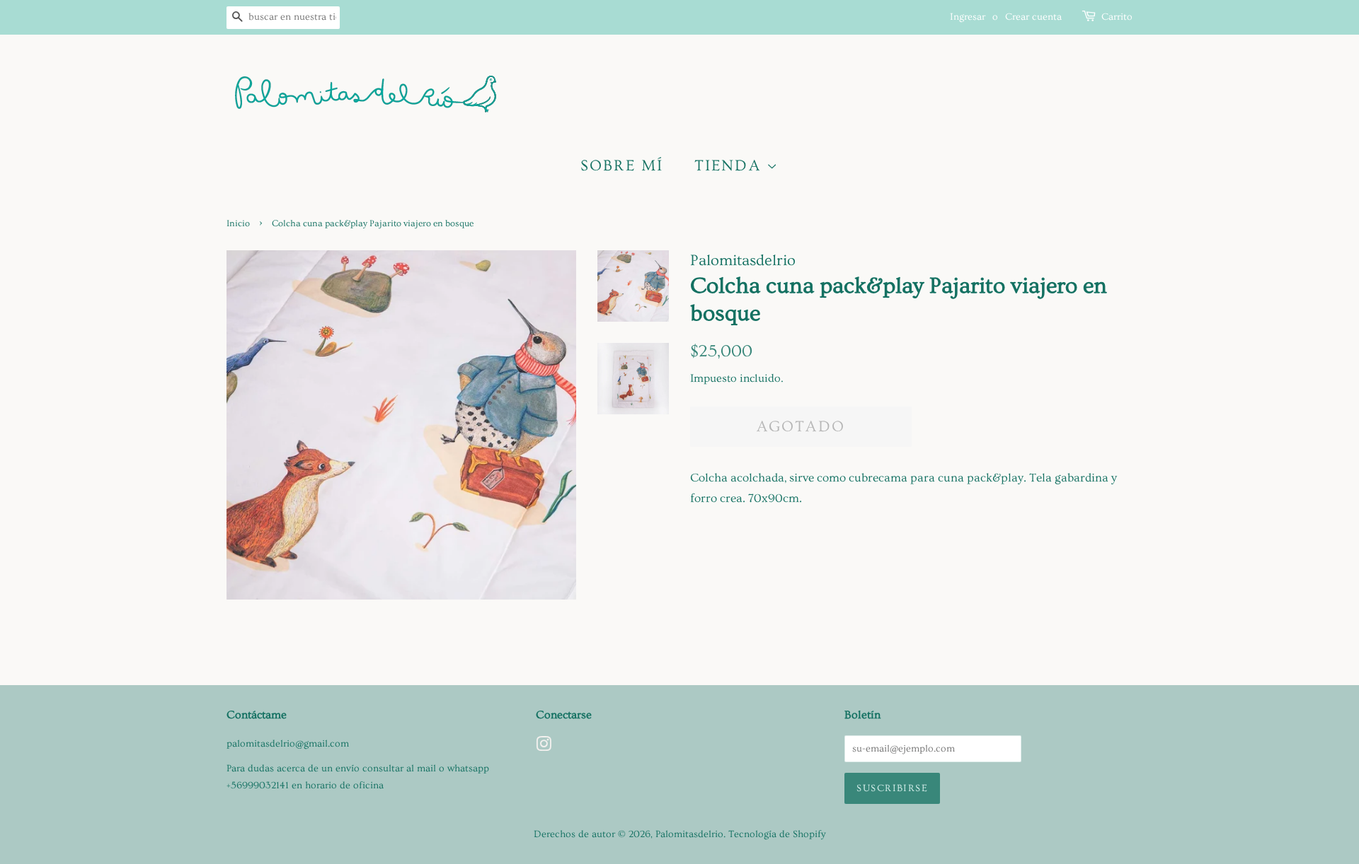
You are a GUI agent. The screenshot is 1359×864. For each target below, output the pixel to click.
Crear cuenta (1033, 17)
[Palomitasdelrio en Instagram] (543, 747)
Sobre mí (622, 166)
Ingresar (967, 17)
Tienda (730, 166)
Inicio (238, 223)
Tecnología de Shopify (777, 834)
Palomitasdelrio (689, 834)
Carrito (1116, 17)
